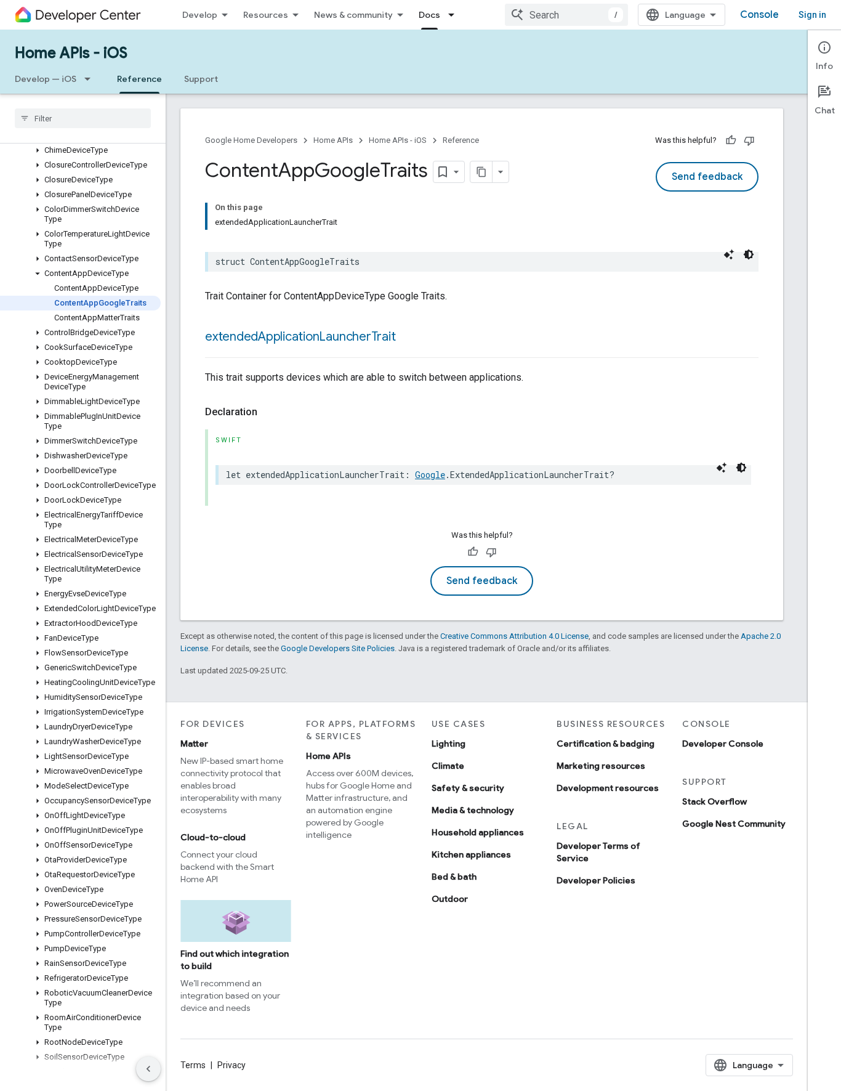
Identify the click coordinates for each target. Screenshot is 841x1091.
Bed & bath (454, 876)
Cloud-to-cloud (213, 837)
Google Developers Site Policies (338, 648)
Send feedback (707, 177)
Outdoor (450, 898)
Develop (199, 14)
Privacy (231, 1065)
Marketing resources (601, 765)
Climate (448, 765)
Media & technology (473, 810)
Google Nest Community (734, 823)
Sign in (812, 15)
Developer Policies (596, 880)
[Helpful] (731, 140)
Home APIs (333, 140)
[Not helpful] (749, 140)
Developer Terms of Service (598, 852)
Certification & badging (605, 743)
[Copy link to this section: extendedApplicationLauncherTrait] (407, 337)
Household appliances (478, 832)
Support (201, 78)
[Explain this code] (729, 254)
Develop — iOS (45, 78)
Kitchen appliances (471, 854)
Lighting (448, 743)
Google (430, 475)
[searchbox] (83, 118)
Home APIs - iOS (71, 53)
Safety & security (468, 787)
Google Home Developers (251, 140)
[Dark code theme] (749, 254)
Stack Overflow (714, 801)
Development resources (608, 787)
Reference (139, 78)
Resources (265, 14)
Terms (193, 1065)
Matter (194, 743)
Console (759, 15)
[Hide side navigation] (148, 1069)
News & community (353, 14)
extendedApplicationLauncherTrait (300, 336)
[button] (80, 150)
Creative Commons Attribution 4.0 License (514, 636)
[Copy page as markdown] (481, 171)
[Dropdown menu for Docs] (455, 15)
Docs (429, 14)
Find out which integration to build (234, 959)
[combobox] (566, 15)
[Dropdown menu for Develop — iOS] (91, 79)
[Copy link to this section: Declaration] (269, 412)
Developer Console (722, 743)
